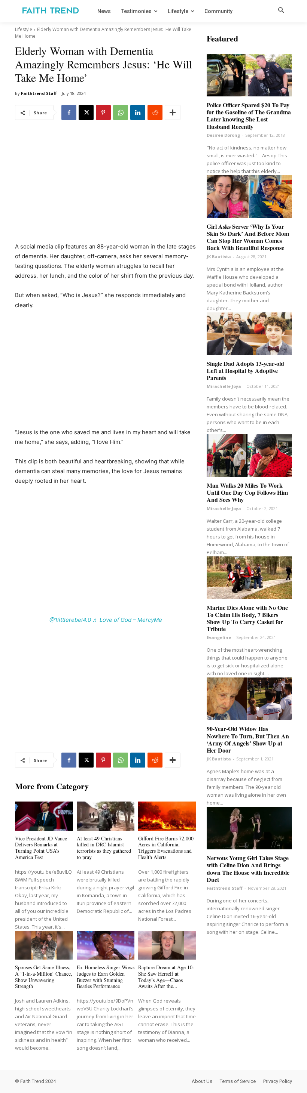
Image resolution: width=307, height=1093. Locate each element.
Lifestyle (23, 29)
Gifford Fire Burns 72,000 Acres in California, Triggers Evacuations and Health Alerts (166, 848)
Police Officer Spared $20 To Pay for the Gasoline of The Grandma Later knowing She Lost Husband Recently (249, 116)
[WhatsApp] (120, 112)
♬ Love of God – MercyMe (127, 619)
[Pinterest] (103, 112)
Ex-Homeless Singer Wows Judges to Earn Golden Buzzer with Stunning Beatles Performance (105, 976)
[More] (172, 112)
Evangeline (219, 637)
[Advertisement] (105, 186)
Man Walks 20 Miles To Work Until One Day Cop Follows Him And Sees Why (247, 492)
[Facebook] (68, 112)
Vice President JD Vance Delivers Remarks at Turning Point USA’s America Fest (41, 848)
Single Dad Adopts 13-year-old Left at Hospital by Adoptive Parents (245, 370)
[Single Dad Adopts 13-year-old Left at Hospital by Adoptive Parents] (249, 333)
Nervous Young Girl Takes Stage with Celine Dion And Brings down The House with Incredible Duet (248, 868)
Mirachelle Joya (224, 386)
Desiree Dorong (223, 135)
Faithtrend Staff (39, 93)
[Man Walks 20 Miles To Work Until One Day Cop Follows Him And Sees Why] (249, 455)
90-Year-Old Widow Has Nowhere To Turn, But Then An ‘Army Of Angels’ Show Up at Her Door (248, 739)
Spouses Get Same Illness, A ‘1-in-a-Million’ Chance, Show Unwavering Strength (43, 976)
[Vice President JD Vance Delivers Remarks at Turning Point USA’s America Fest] (44, 816)
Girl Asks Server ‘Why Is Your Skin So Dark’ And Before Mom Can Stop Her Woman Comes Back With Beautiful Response (248, 237)
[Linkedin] (137, 112)
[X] (86, 112)
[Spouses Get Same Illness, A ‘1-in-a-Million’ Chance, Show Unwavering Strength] (44, 945)
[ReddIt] (155, 112)
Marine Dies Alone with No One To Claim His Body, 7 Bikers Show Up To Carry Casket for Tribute (247, 618)
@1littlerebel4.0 (70, 619)
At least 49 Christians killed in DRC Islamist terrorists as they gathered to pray (104, 848)
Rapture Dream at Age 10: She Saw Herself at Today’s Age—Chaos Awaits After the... (166, 976)
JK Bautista (219, 256)
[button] (281, 11)
